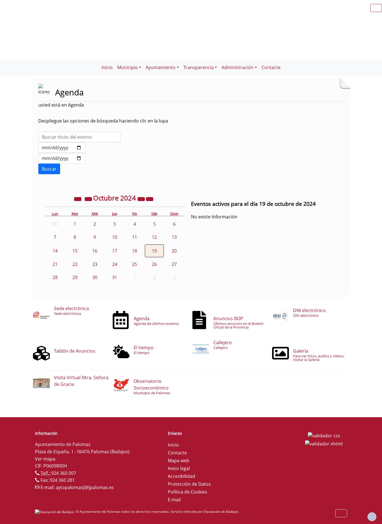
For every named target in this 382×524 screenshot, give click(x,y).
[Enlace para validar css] (324, 435)
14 (55, 251)
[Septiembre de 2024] (89, 199)
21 (55, 264)
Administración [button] (237, 67)
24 (114, 264)
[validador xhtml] (324, 443)
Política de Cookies (187, 492)
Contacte (270, 67)
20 (174, 251)
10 (114, 237)
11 (134, 237)
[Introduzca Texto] (79, 137)
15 (74, 251)
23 (94, 264)
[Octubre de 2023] (78, 199)
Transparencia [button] (198, 67)
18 (134, 251)
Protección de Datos (189, 484)
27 (174, 264)
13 (174, 237)
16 (94, 251)
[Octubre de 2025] (142, 199)
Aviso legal (179, 468)
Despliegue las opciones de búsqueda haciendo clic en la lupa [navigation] (103, 121)
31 (114, 277)
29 (74, 277)
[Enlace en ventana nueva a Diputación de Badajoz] (55, 511)
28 (55, 277)
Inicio (107, 67)
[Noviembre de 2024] (149, 199)
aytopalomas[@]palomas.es (85, 487)
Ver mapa (45, 459)
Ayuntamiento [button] (161, 67)
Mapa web (178, 460)
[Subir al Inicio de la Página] (371, 516)
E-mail (174, 500)
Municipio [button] (127, 67)
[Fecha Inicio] (61, 147)
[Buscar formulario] (49, 169)
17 (114, 251)
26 (154, 264)
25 (134, 264)
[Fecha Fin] (61, 158)
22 (74, 264)
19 (154, 251)
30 (94, 277)
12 (154, 237)
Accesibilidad (181, 476)
